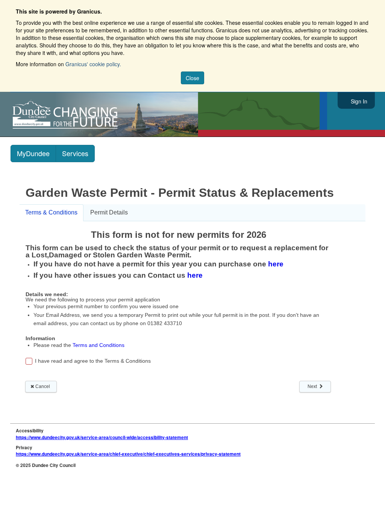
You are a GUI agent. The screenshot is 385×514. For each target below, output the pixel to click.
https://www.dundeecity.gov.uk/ (99, 114)
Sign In (359, 101)
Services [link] (75, 153)
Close (192, 78)
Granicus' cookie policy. (93, 64)
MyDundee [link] (33, 153)
